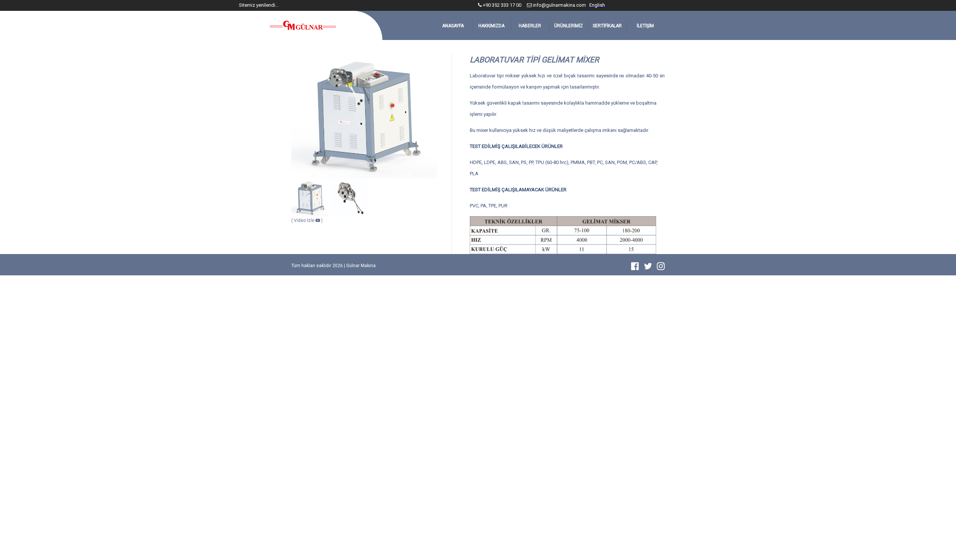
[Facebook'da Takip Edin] (637, 267)
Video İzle (305, 220)
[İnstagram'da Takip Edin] (661, 267)
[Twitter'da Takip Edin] (650, 267)
